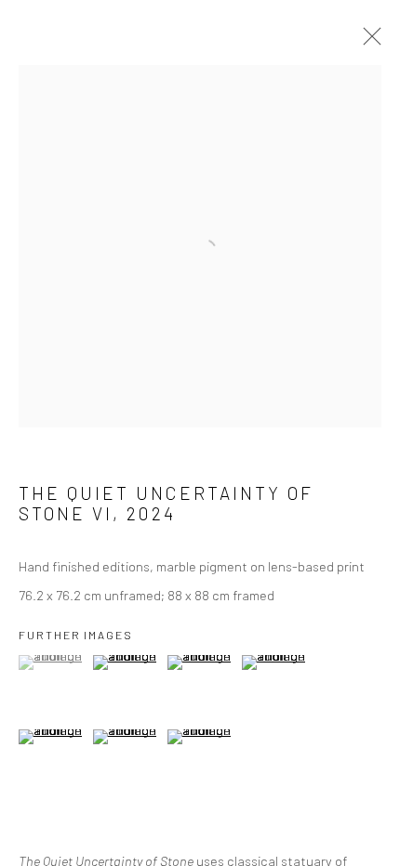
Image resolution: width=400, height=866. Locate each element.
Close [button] (367, 42)
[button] (53, 662)
